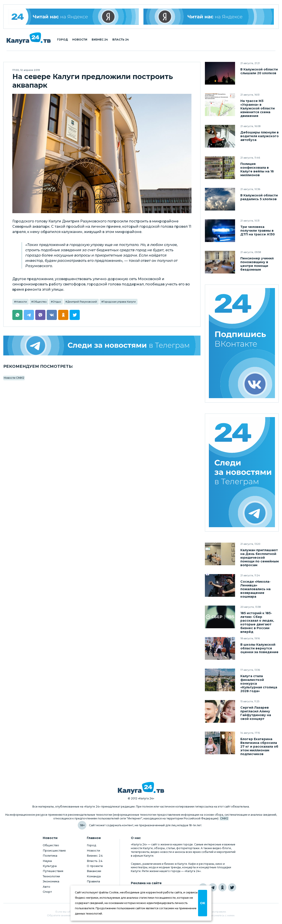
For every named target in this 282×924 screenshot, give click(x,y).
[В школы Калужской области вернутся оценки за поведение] (220, 648)
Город (62, 39)
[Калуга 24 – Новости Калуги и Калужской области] (29, 38)
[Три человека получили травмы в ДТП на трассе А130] (220, 230)
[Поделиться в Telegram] (29, 315)
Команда (94, 876)
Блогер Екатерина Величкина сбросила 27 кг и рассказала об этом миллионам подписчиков (259, 746)
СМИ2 (224, 818)
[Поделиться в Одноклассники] (63, 315)
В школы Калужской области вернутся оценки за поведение (259, 648)
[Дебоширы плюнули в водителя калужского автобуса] (220, 136)
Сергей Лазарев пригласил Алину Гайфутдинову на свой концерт (255, 713)
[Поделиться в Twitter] (74, 315)
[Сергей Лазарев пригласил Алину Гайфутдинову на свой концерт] (220, 711)
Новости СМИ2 (14, 377)
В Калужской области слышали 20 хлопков (259, 71)
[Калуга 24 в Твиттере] (232, 887)
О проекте (95, 866)
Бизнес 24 (100, 39)
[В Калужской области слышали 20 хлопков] (220, 73)
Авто (46, 886)
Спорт (47, 891)
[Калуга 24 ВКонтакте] (242, 343)
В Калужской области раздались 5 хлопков (259, 197)
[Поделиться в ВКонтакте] (52, 315)
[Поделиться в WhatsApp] (17, 315)
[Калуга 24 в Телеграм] (242, 472)
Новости (79, 39)
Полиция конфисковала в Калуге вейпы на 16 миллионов (257, 169)
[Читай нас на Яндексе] (208, 17)
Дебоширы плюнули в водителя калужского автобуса (259, 136)
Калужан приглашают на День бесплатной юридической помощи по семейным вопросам (259, 557)
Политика (50, 855)
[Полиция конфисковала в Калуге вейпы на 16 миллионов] (220, 167)
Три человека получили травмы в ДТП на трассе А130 (257, 230)
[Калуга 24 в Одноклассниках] (222, 887)
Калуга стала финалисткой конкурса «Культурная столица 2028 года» (258, 683)
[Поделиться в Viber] (40, 315)
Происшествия (54, 850)
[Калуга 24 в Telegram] (213, 887)
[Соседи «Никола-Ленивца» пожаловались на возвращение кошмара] (220, 585)
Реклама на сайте (146, 883)
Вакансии (94, 871)
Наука (47, 861)
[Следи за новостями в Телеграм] (101, 345)
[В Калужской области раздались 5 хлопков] (220, 199)
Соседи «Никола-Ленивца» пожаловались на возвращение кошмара (255, 589)
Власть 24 (120, 39)
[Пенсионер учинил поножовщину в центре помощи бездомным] (220, 262)
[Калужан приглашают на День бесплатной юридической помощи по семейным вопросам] (220, 554)
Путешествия (53, 871)
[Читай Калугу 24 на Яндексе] (73, 17)
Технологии (51, 876)
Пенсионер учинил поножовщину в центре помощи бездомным (257, 264)
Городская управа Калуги (119, 301)
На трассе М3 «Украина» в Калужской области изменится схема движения (257, 108)
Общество (39, 301)
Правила (93, 881)
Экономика (51, 881)
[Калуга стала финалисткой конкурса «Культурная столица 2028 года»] (220, 680)
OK (202, 903)
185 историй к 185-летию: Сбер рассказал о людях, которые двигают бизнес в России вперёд (257, 622)
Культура (50, 866)
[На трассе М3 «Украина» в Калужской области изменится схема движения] (220, 104)
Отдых (57, 301)
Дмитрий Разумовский (82, 301)
